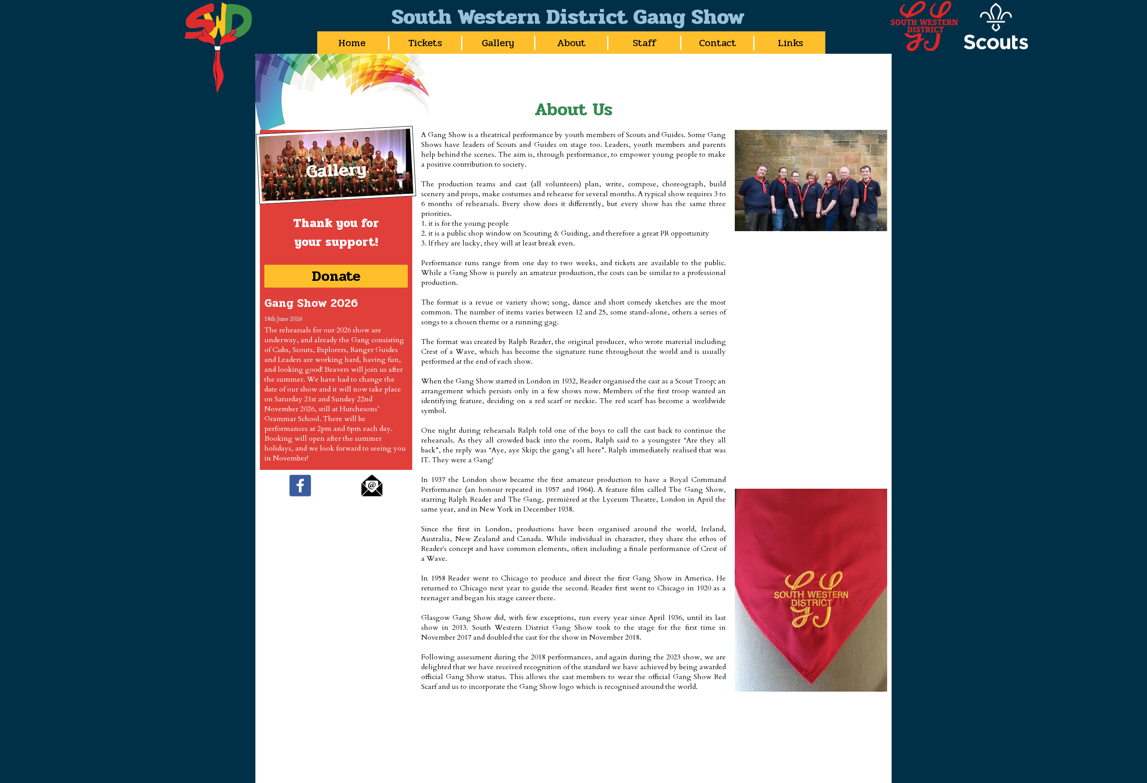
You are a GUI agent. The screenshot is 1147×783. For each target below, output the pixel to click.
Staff (644, 43)
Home (352, 43)
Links (790, 43)
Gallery (498, 43)
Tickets (425, 43)
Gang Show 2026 (311, 303)
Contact (717, 43)
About (571, 43)
